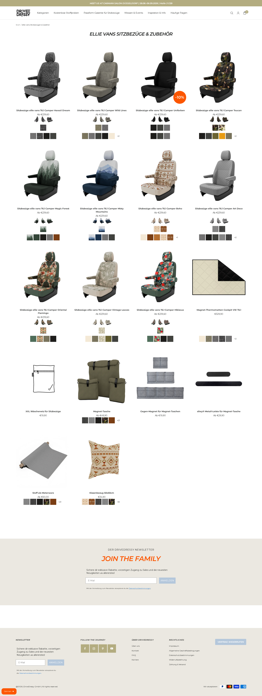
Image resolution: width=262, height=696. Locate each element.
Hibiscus (160, 330)
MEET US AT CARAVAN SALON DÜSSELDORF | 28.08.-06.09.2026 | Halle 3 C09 (131, 3)
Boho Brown (57, 237)
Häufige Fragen (179, 13)
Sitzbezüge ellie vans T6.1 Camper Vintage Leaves (101, 310)
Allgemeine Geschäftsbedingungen (184, 650)
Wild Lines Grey (105, 128)
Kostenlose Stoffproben (66, 13)
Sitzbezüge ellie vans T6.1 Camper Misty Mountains (102, 210)
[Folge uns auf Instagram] (94, 648)
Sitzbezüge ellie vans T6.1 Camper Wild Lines (101, 110)
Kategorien (43, 13)
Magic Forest (43, 229)
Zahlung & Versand (177, 664)
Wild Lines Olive (98, 128)
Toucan (222, 128)
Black (47, 136)
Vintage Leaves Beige (112, 136)
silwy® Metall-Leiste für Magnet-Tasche (218, 411)
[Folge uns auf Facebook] (85, 648)
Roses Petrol (33, 339)
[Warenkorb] (244, 13)
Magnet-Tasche (101, 411)
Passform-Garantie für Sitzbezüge (102, 13)
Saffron (222, 136)
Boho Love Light (157, 229)
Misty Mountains (102, 229)
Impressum (174, 646)
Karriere (135, 660)
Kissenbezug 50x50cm (101, 493)
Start (18, 25)
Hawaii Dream (43, 128)
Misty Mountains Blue (98, 237)
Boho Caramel (157, 237)
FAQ (134, 655)
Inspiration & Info (157, 13)
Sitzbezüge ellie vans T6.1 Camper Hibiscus (160, 310)
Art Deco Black (222, 229)
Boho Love (164, 229)
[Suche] (231, 13)
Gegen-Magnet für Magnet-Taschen (160, 411)
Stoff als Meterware (43, 493)
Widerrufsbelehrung (178, 660)
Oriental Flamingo (43, 330)
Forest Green (215, 136)
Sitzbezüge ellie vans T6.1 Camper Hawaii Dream (43, 110)
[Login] (238, 13)
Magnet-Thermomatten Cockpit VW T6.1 (219, 310)
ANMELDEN (167, 580)
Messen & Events (133, 13)
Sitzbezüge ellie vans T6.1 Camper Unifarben (160, 110)
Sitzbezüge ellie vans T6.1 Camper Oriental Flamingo (43, 311)
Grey (33, 136)
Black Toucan (215, 128)
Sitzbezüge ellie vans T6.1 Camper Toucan (219, 110)
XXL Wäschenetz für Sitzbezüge (43, 411)
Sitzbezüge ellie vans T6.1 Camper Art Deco (219, 208)
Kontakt (135, 650)
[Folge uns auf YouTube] (112, 648)
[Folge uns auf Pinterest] (103, 648)
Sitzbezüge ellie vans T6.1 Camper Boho (160, 208)
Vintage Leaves (102, 330)
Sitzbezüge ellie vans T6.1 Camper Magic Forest (43, 208)
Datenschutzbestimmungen (140, 588)
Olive (85, 136)
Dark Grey (53, 136)
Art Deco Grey (215, 229)
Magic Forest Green (37, 237)
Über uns (136, 646)
